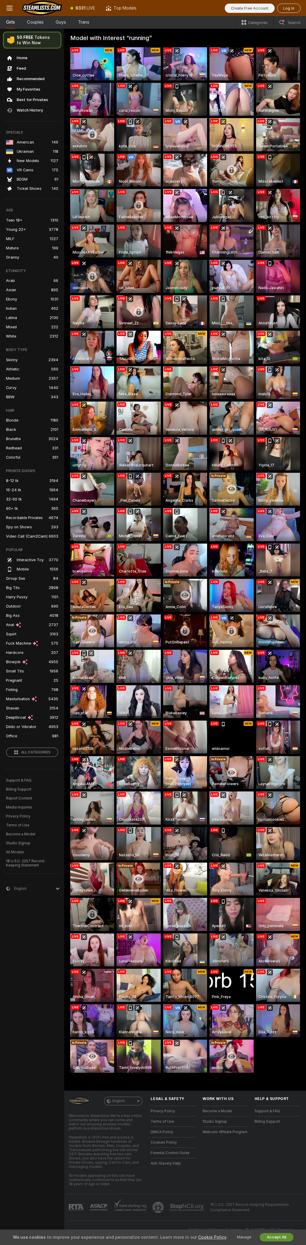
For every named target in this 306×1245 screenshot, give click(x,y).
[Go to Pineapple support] (158, 1207)
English (118, 1101)
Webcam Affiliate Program (225, 1132)
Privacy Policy (18, 816)
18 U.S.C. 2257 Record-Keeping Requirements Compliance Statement (249, 1207)
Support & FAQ (18, 780)
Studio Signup (18, 843)
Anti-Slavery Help (166, 1163)
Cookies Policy (164, 1142)
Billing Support (18, 789)
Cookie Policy (212, 1237)
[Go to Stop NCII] (187, 1207)
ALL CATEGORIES (36, 752)
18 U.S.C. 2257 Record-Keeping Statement (26, 863)
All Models (15, 852)
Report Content (19, 798)
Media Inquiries (19, 807)
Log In (288, 8)
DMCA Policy (162, 1132)
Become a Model (20, 834)
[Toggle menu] (9, 8)
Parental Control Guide (170, 1153)
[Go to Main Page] (42, 8)
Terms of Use (17, 825)
